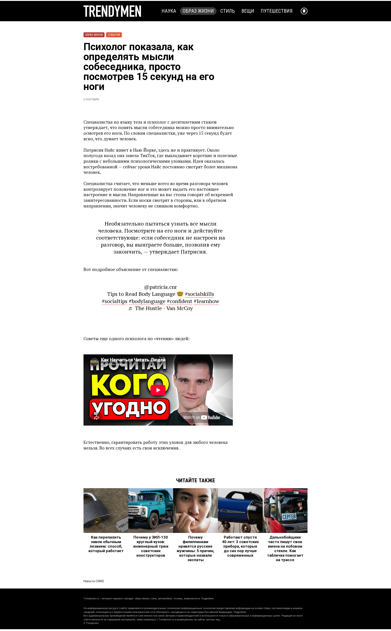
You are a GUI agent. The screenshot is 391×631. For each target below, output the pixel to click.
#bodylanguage (147, 301)
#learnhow (206, 301)
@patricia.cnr (160, 286)
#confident (179, 301)
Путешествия (277, 11)
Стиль (227, 11)
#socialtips (114, 301)
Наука (169, 11)
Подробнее (207, 598)
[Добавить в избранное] (304, 11)
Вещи (247, 11)
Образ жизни (198, 11)
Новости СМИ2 (93, 581)
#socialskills (199, 293)
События (114, 34)
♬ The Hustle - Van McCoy (160, 308)
